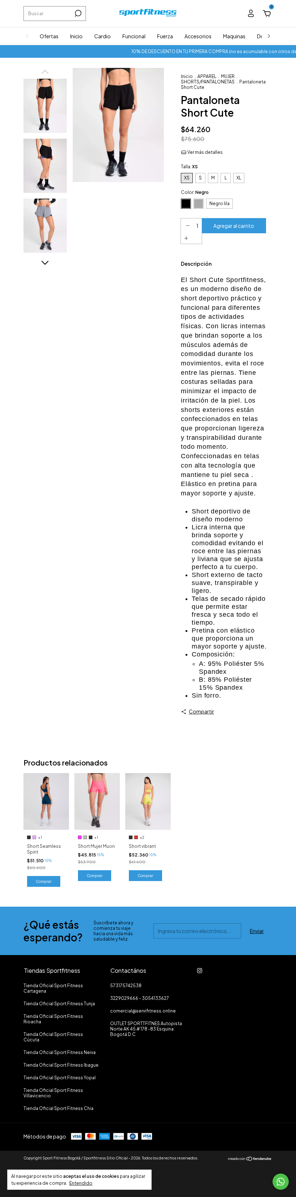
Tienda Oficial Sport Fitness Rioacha (53, 1019)
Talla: (189, 166)
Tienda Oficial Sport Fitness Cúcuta (53, 1037)
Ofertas (49, 36)
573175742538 (126, 985)
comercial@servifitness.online (143, 1011)
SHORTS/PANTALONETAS (208, 81)
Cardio (102, 36)
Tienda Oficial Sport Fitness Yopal (59, 1077)
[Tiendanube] (250, 1158)
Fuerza (165, 36)
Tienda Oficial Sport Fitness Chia (58, 1108)
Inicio (76, 36)
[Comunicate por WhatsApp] (281, 1182)
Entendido (80, 1183)
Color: (195, 192)
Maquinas (234, 36)
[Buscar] (77, 13)
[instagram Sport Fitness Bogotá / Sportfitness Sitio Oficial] (200, 970)
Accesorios (198, 36)
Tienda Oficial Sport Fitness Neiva (59, 1052)
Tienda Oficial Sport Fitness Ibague (61, 1065)
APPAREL (206, 76)
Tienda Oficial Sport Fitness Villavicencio (53, 1093)
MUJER (228, 76)
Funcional (133, 36)
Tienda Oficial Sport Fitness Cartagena (53, 988)
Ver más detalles (205, 152)
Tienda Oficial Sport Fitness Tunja (59, 1003)
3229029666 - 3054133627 (139, 998)
